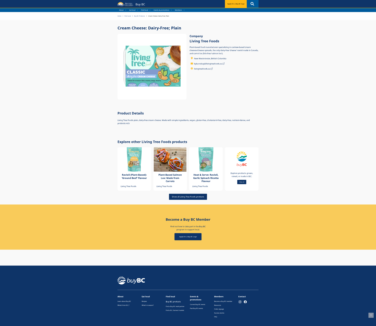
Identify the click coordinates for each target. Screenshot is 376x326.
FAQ (215, 317)
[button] (371, 315)
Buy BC (140, 4)
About (121, 10)
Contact (242, 296)
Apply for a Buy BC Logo (188, 237)
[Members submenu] (184, 10)
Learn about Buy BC (124, 301)
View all (241, 182)
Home (119, 16)
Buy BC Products (139, 16)
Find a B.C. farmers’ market (175, 310)
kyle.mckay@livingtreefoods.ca (208, 63)
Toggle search (252, 4)
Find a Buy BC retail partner (175, 306)
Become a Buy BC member (223, 301)
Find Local (127, 16)
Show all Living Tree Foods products (188, 196)
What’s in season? (148, 305)
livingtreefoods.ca (202, 68)
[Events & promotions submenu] (171, 10)
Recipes (144, 301)
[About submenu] (125, 10)
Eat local (132, 10)
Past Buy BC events (196, 308)
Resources (217, 305)
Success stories (219, 313)
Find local (144, 10)
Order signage (219, 309)
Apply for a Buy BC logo (235, 4)
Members (178, 10)
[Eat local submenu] (137, 10)
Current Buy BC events (197, 304)
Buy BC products (173, 301)
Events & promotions (161, 10)
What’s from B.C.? (123, 305)
